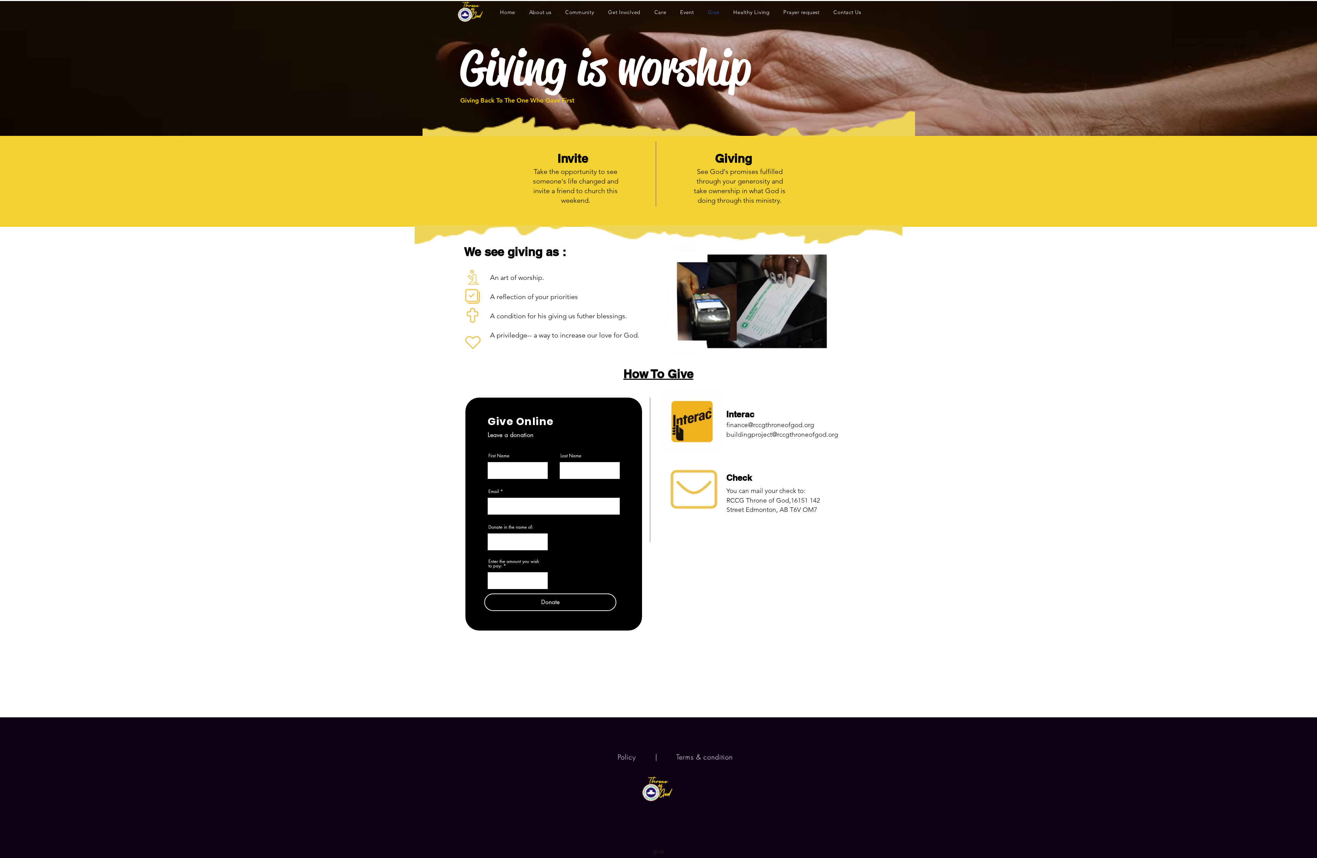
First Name (498, 456)
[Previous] (37, 68)
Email (493, 491)
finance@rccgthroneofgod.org (770, 425)
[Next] (1280, 68)
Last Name (570, 456)
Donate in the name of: (510, 527)
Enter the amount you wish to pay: (513, 563)
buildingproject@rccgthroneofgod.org (782, 434)
